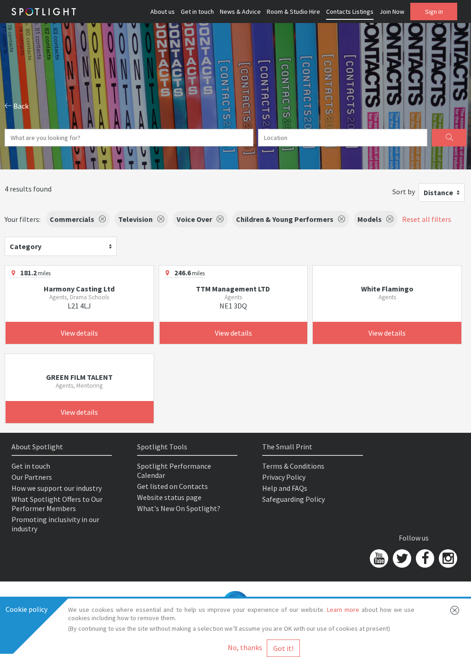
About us (162, 11)
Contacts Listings (349, 11)
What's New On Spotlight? (178, 508)
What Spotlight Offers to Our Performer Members (57, 503)
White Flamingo (387, 288)
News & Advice (240, 11)
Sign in (434, 11)
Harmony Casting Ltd (79, 288)
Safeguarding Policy (293, 499)
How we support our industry (56, 488)
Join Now (391, 11)
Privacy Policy (283, 477)
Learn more (343, 609)
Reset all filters (426, 219)
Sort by (403, 191)
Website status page (169, 497)
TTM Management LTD (233, 288)
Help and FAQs (284, 488)
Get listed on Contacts (172, 486)
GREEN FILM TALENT (79, 377)
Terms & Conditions (293, 466)
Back (20, 105)
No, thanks (245, 647)
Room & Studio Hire (293, 11)
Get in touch (197, 11)
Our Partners (31, 477)
